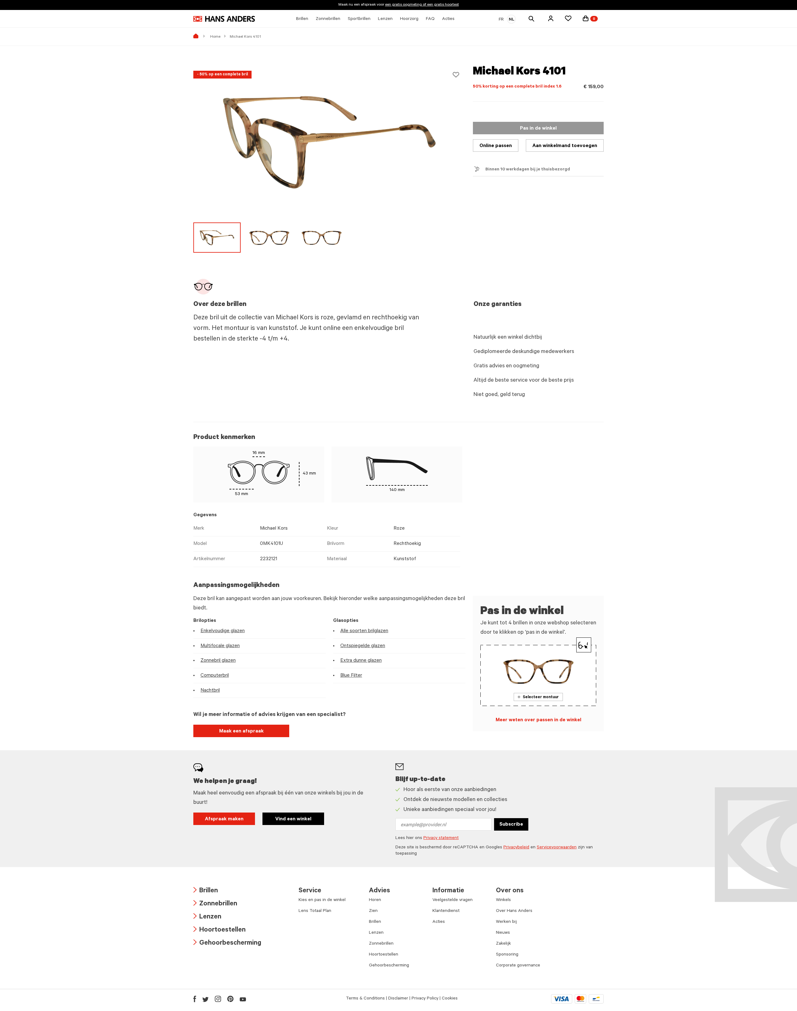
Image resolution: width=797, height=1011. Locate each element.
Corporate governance (518, 965)
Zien (373, 911)
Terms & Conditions (365, 998)
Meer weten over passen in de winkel (538, 720)
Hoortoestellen (219, 930)
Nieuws (503, 933)
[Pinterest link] (230, 999)
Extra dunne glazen (361, 661)
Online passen (495, 146)
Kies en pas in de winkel (322, 900)
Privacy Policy (425, 998)
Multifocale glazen (220, 646)
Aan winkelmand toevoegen (564, 146)
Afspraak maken (224, 819)
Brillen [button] (302, 19)
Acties (438, 922)
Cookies (450, 998)
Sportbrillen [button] (359, 19)
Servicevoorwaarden (557, 847)
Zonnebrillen (215, 904)
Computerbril (214, 676)
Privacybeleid (516, 847)
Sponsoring (507, 954)
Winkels (503, 900)
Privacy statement (441, 838)
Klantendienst (446, 911)
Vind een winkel (293, 819)
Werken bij (506, 922)
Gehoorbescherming (227, 943)
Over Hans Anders (514, 911)
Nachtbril (210, 691)
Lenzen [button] (385, 19)
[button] (550, 18)
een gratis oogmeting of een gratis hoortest (422, 5)
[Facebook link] (194, 999)
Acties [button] (448, 19)
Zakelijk (503, 944)
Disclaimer (398, 998)
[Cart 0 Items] (585, 18)
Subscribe (511, 824)
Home (215, 37)
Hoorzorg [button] (409, 19)
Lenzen (207, 917)
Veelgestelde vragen (452, 900)
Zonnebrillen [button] (328, 19)
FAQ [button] (430, 19)
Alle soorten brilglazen (364, 631)
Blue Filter (351, 676)
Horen (375, 900)
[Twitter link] (205, 999)
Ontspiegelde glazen (362, 646)
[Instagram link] (218, 999)
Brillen (205, 891)
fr (501, 19)
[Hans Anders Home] (224, 19)
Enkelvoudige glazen (222, 631)
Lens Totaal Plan (315, 911)
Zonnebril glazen (218, 661)
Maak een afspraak (241, 731)
